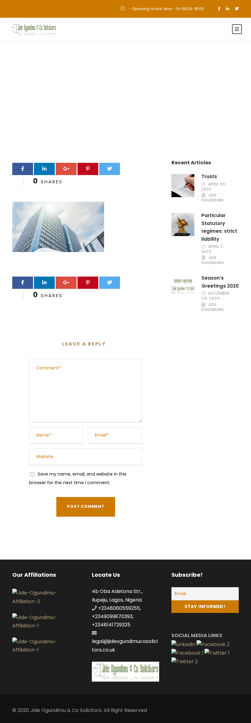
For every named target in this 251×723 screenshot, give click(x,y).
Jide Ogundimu (212, 198)
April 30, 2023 (214, 187)
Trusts (209, 176)
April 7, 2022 (212, 249)
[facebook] (219, 9)
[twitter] (237, 9)
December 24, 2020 (215, 296)
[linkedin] (227, 9)
